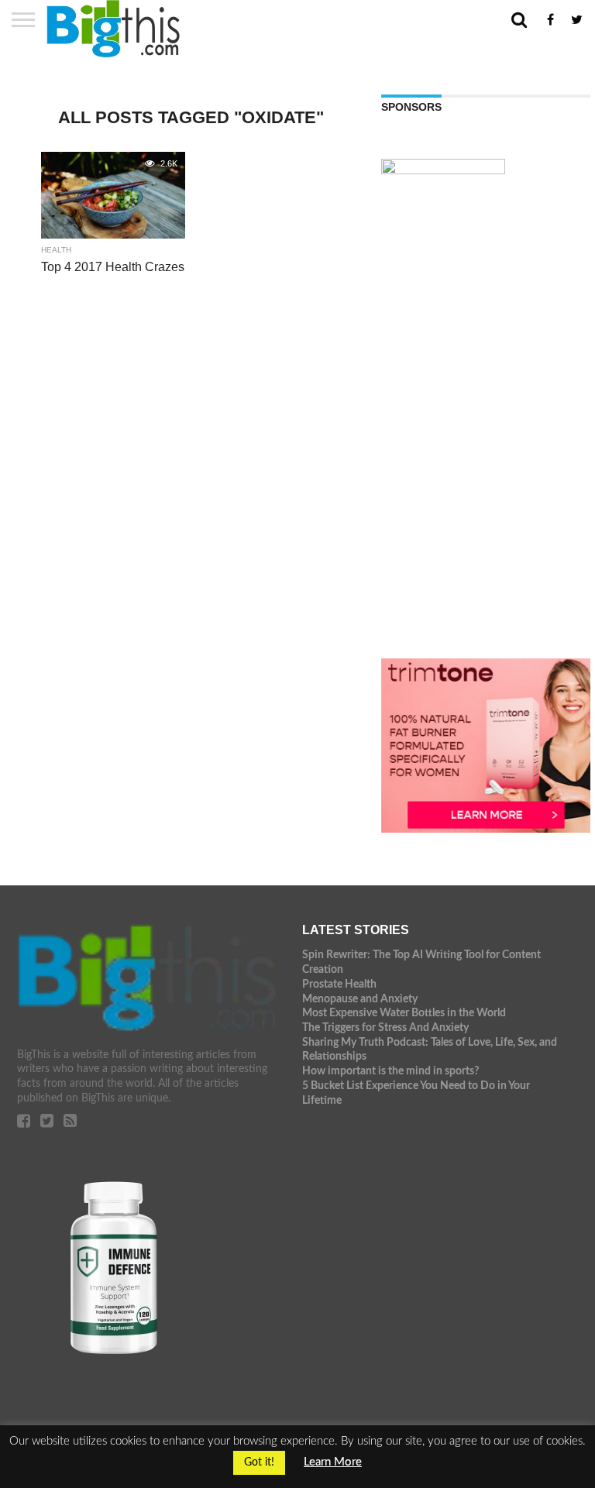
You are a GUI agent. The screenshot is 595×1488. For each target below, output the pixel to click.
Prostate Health (339, 984)
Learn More (333, 1462)
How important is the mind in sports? (390, 1071)
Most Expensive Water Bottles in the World (404, 1013)
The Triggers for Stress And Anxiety (385, 1027)
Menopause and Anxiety (360, 999)
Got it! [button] (259, 1462)
